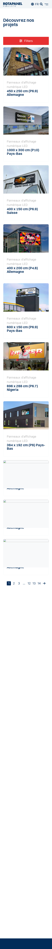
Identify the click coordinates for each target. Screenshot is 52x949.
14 (39, 583)
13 (34, 583)
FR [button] (37, 4)
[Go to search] (41, 4)
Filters (28, 41)
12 (29, 583)
